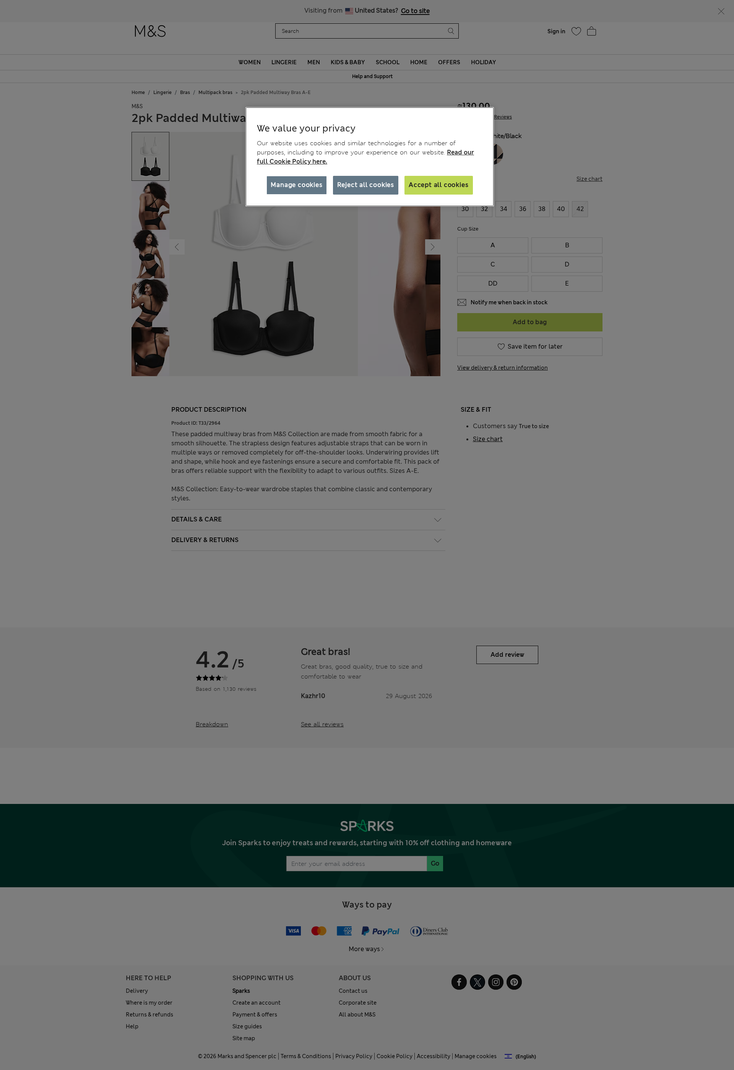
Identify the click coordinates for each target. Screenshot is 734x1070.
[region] (369, 156)
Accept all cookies (438, 185)
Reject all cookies (365, 185)
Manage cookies (296, 185)
